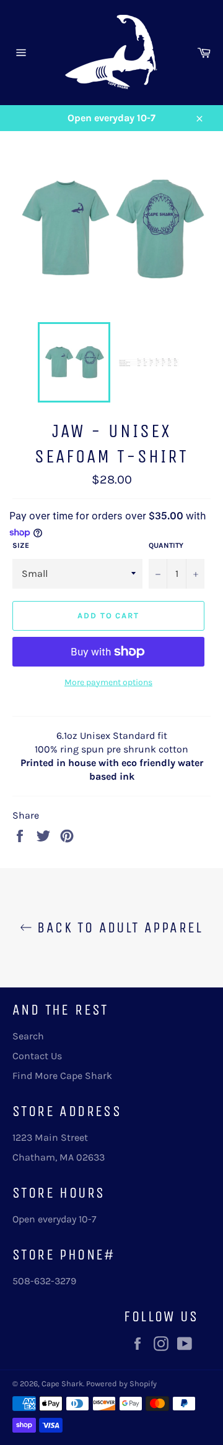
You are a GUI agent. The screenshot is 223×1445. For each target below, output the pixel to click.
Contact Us (37, 1056)
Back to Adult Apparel (117, 927)
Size (20, 545)
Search (28, 1036)
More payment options (108, 682)
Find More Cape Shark (62, 1075)
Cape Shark (62, 1383)
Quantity (166, 545)
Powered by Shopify (121, 1383)
